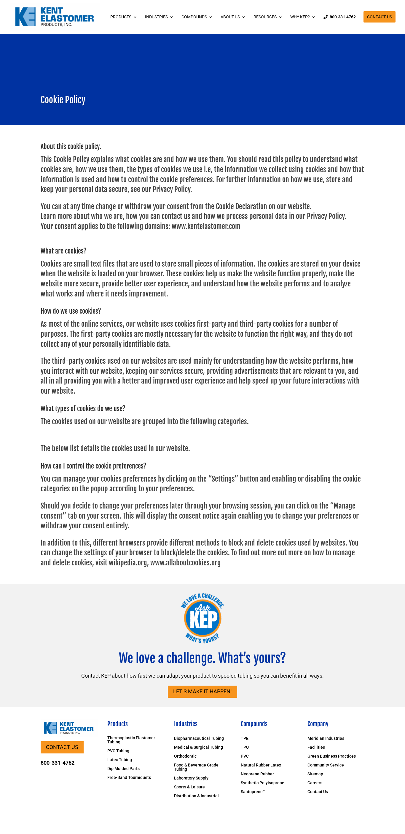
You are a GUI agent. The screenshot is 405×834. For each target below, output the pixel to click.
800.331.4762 (343, 17)
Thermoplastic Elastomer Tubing (131, 740)
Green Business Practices (331, 756)
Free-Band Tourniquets (129, 777)
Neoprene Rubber (257, 774)
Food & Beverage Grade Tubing (196, 767)
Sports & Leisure (189, 787)
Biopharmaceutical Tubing (199, 738)
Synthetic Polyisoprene (262, 783)
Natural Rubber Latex (261, 765)
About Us (230, 17)
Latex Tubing (119, 760)
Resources (265, 17)
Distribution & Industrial (196, 796)
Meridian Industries (325, 738)
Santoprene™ (253, 792)
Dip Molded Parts (123, 768)
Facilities (316, 747)
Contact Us (379, 17)
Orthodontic (185, 756)
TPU (245, 747)
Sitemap (315, 774)
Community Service (325, 765)
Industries (156, 17)
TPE (244, 738)
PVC (245, 756)
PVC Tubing (118, 751)
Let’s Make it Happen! (202, 691)
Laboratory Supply (191, 778)
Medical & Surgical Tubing (198, 747)
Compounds (194, 17)
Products (120, 17)
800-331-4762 (57, 763)
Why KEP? (300, 17)
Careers (314, 783)
